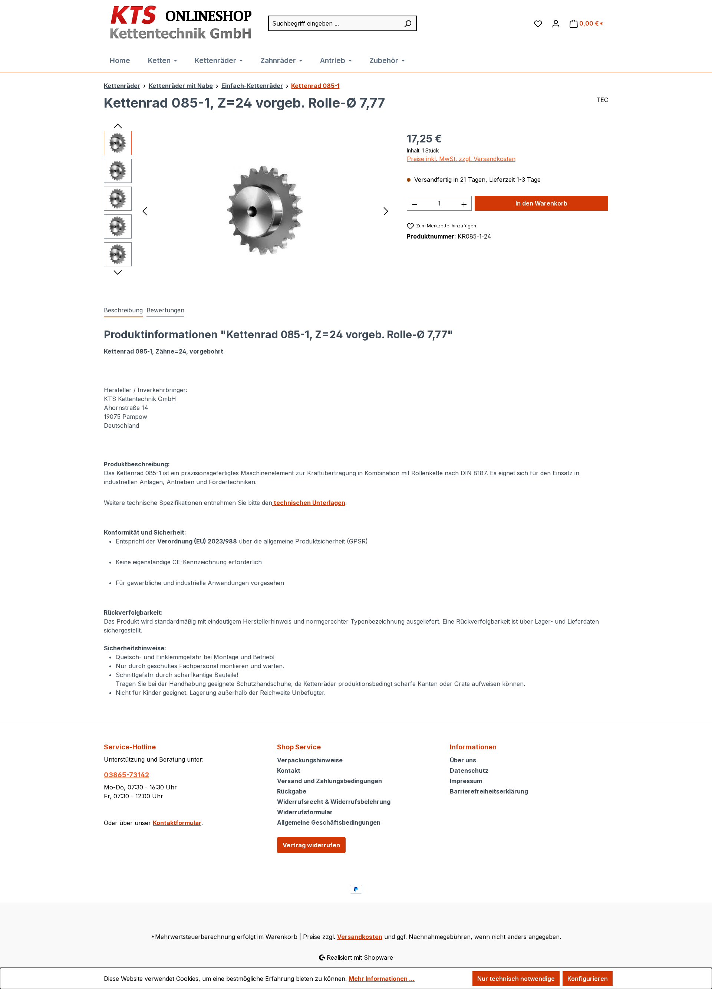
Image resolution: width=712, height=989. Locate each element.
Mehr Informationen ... (382, 978)
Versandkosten (359, 936)
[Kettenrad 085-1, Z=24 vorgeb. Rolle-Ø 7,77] (265, 210)
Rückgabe (291, 791)
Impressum (466, 781)
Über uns (463, 760)
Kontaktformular (177, 823)
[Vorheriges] (144, 210)
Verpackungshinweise (310, 760)
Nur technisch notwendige (516, 978)
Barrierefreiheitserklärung (489, 791)
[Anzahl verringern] (414, 203)
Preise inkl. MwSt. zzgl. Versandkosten (461, 158)
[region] (247, 210)
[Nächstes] (386, 210)
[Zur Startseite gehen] (179, 22)
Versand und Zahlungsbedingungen (329, 781)
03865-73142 (126, 775)
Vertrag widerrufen (311, 845)
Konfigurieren (587, 978)
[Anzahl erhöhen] (464, 203)
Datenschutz (469, 770)
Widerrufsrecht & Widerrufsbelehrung (333, 801)
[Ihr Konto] (556, 23)
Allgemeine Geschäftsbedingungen (328, 822)
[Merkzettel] (538, 23)
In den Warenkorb (541, 203)
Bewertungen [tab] (165, 310)
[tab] (123, 310)
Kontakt (288, 770)
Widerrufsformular (305, 812)
